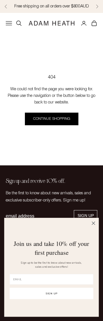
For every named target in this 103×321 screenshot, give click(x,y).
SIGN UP (51, 293)
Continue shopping (51, 118)
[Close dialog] (93, 223)
